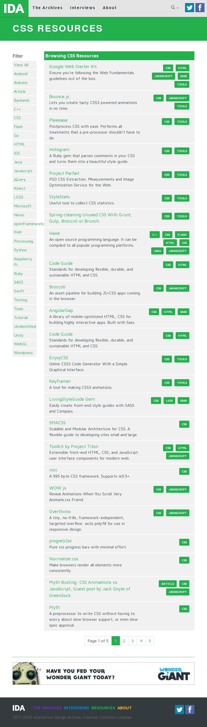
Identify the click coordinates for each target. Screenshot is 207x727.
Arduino (21, 82)
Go (16, 135)
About (110, 7)
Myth (54, 607)
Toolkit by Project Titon (73, 446)
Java (18, 162)
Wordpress (23, 352)
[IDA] (14, 8)
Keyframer (60, 381)
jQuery (20, 179)
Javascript (23, 170)
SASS (18, 282)
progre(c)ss (60, 540)
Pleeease (58, 120)
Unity (19, 335)
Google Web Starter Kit (73, 66)
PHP (18, 232)
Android (21, 73)
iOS (17, 153)
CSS (17, 117)
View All (21, 64)
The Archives (47, 7)
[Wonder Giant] (103, 673)
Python (20, 250)
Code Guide (61, 263)
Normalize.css (63, 558)
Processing (23, 241)
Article (20, 91)
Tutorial (21, 317)
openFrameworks (24, 223)
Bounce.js (59, 96)
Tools (18, 308)
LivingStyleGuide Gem (72, 399)
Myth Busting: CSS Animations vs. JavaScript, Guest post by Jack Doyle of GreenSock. (89, 589)
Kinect (19, 188)
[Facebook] (199, 7)
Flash (18, 126)
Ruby (18, 273)
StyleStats (59, 196)
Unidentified (24, 326)
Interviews (82, 7)
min (53, 470)
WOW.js (57, 487)
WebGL (20, 343)
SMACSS (57, 422)
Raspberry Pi (23, 261)
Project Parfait (64, 173)
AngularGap (61, 310)
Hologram (59, 149)
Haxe (54, 233)
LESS (18, 197)
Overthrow (60, 511)
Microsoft (22, 206)
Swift (19, 291)
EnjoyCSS (58, 357)
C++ (17, 109)
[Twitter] (189, 7)
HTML (19, 144)
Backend (21, 100)
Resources (103, 707)
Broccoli (57, 286)
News (19, 214)
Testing (20, 299)
